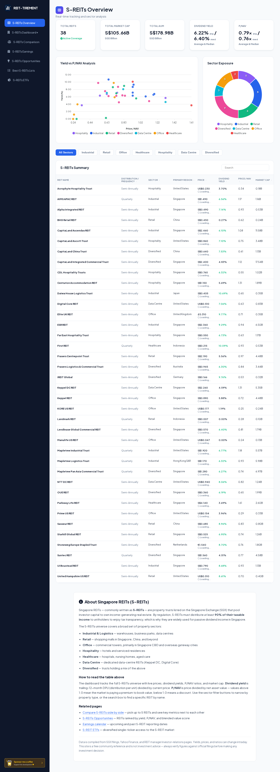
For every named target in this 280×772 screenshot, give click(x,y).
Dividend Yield (224, 179)
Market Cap (264, 179)
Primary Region (183, 179)
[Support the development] (25, 762)
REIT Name (64, 179)
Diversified (212, 152)
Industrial (88, 152)
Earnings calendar (94, 724)
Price (202, 179)
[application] (126, 102)
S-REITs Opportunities (98, 718)
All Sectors (66, 152)
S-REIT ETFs (91, 729)
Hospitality (165, 152)
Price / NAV (244, 179)
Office (123, 152)
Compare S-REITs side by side (103, 712)
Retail (106, 152)
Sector (154, 179)
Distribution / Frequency (130, 179)
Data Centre (188, 152)
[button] (80, 133)
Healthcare (143, 152)
